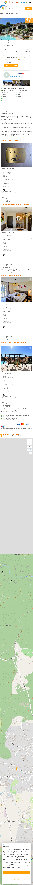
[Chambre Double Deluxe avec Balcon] (16, 370)
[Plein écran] (30, 453)
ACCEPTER (16, 872)
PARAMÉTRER (16, 876)
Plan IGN (29, 441)
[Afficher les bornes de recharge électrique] (29, 450)
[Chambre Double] (16, 166)
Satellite (29, 443)
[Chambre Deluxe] (16, 301)
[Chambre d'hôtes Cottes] (16, 39)
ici (21, 867)
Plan (29, 440)
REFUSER (16, 879)
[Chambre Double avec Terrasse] (16, 231)
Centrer (29, 446)
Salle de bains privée (7, 195)
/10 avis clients (30, 20)
